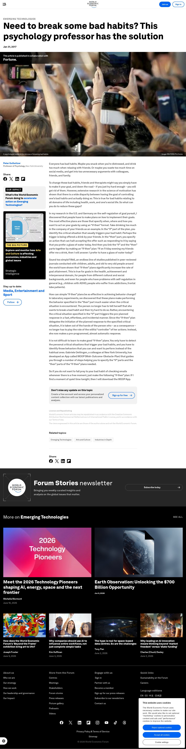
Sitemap (93, 736)
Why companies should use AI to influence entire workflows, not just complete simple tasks (68, 643)
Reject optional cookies (162, 727)
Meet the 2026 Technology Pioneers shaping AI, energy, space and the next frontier (42, 587)
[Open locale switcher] (3, 741)
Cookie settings (161, 742)
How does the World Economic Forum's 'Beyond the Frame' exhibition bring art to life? (21, 643)
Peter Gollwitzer (12, 163)
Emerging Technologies (19, 19)
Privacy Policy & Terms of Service (93, 731)
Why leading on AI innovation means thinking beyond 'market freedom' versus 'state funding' (159, 643)
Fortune (9, 59)
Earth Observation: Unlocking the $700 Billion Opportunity (135, 584)
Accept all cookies (162, 735)
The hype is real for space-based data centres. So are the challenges (115, 642)
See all (178, 517)
